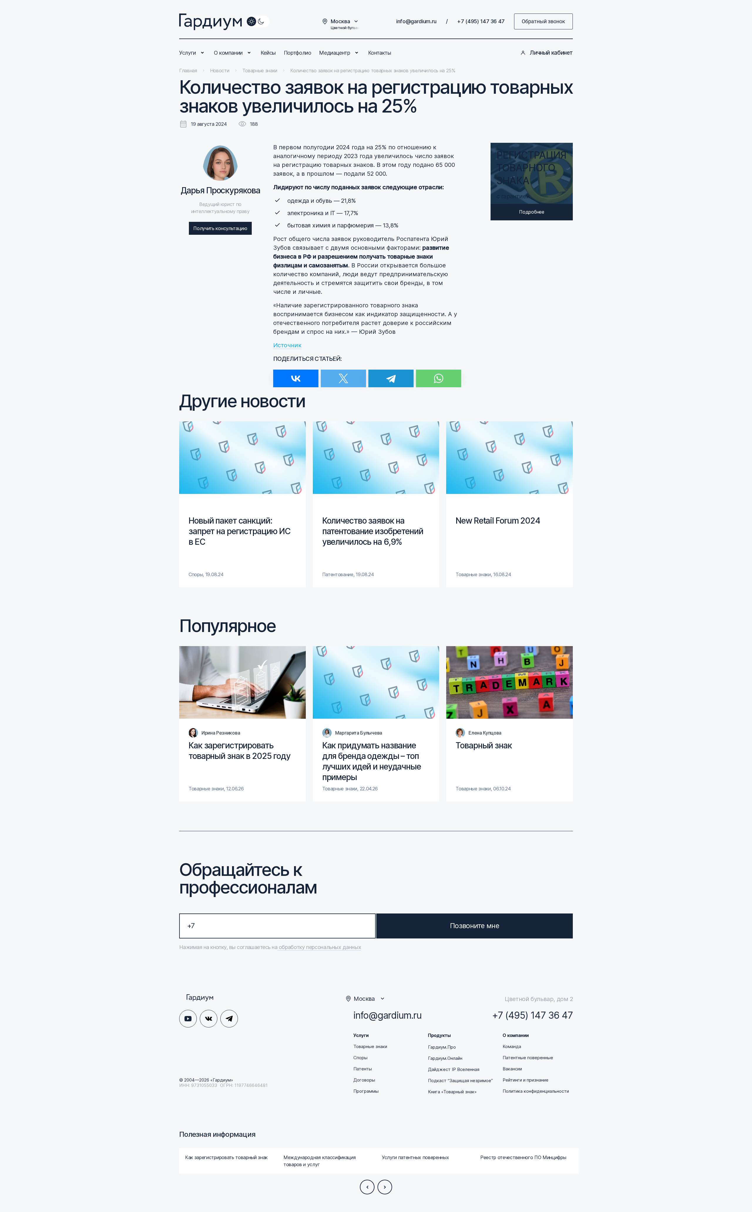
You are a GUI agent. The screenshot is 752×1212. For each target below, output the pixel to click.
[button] (367, 1187)
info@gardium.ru (416, 21)
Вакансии (512, 1069)
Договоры (364, 1080)
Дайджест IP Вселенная (453, 1069)
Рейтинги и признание (525, 1080)
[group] (242, 504)
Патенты (362, 1069)
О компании (228, 53)
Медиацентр (334, 53)
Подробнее (531, 212)
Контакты (379, 53)
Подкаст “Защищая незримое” (460, 1080)
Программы (366, 1091)
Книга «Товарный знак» (452, 1091)
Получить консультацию (220, 228)
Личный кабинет (551, 52)
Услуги (187, 53)
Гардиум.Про (442, 1047)
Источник (287, 345)
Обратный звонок (543, 21)
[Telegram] (391, 375)
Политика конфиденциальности (536, 1091)
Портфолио (297, 53)
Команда (512, 1046)
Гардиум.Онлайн (445, 1058)
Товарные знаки (370, 1046)
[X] (343, 375)
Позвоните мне (474, 925)
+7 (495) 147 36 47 (481, 21)
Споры (360, 1057)
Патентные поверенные (528, 1057)
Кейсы (268, 53)
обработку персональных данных (319, 947)
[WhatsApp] (438, 375)
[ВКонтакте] (295, 375)
